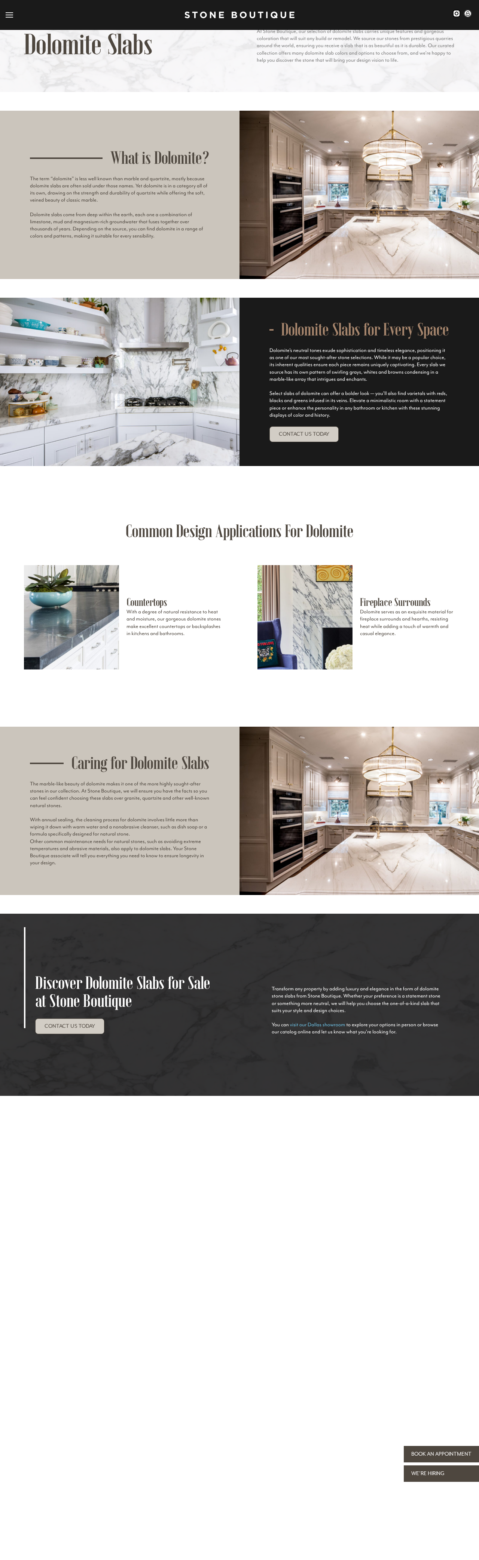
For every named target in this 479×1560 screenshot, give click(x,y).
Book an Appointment (441, 1454)
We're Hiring (428, 1473)
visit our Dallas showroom (317, 1025)
